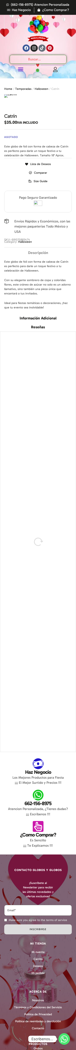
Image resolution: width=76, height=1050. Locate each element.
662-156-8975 (38, 803)
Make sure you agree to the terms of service (38, 920)
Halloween (41, 89)
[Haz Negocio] (38, 763)
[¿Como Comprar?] (38, 826)
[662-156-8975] (38, 795)
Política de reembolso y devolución (38, 1021)
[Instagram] (34, 48)
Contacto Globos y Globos (38, 870)
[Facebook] (26, 48)
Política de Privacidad (38, 1014)
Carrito (38, 959)
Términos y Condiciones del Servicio (38, 1007)
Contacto (38, 1028)
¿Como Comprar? (38, 835)
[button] (38, 181)
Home (8, 89)
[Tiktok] (42, 48)
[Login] (55, 69)
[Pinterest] (49, 48)
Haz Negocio (38, 772)
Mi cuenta (38, 952)
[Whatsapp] (64, 1039)
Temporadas (23, 89)
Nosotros (38, 1000)
